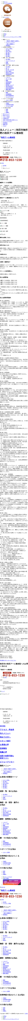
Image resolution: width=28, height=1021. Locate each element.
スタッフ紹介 (6, 116)
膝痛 (7, 92)
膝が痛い (8, 54)
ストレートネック (10, 60)
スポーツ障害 (9, 100)
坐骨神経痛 (8, 82)
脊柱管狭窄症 (9, 86)
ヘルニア (8, 77)
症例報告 (5, 123)
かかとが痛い (9, 48)
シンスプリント (10, 97)
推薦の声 (5, 124)
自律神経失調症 (10, 104)
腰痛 (7, 80)
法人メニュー (6, 113)
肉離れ (7, 112)
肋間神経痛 (8, 74)
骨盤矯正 (8, 45)
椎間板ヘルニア (10, 85)
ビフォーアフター (7, 121)
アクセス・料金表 (7, 729)
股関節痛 (8, 83)
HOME (4, 165)
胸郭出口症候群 (10, 72)
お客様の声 (6, 118)
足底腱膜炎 (8, 94)
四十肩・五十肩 (10, 69)
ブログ (4, 126)
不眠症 (7, 103)
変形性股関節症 (10, 88)
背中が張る (8, 51)
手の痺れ (8, 66)
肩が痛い (8, 50)
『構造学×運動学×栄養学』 (13, 41)
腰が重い (8, 53)
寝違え (7, 63)
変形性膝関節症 (10, 95)
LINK (26, 1013)
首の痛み (8, 59)
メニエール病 (9, 106)
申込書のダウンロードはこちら (8, 660)
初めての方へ (6, 115)
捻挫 (7, 109)
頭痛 (7, 62)
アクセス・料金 (7, 903)
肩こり (7, 68)
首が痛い (8, 56)
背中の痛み (8, 71)
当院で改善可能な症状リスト (10, 120)
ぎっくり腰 (8, 79)
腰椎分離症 (8, 89)
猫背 (7, 110)
